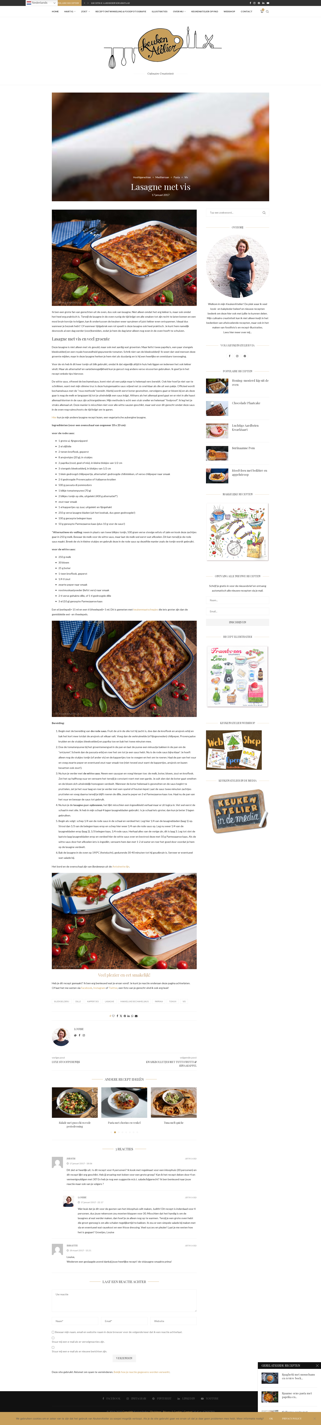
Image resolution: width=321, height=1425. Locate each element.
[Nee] (314, 1419)
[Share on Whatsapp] (132, 1015)
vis (184, 1001)
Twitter (113, 987)
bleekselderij (61, 1001)
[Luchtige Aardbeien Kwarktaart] (217, 431)
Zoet (84, 11)
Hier (54, 417)
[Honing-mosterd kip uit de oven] (217, 386)
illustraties (159, 11)
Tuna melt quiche (124, 1123)
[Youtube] (268, 3)
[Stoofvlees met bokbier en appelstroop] (217, 475)
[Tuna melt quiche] (124, 1102)
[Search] (267, 11)
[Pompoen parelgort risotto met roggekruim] (174, 1102)
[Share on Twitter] (121, 1015)
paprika (159, 1001)
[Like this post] (113, 1015)
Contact (246, 11)
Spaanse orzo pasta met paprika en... (297, 1395)
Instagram (99, 987)
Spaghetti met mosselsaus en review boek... (298, 1376)
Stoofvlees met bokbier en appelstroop (249, 472)
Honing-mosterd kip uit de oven (250, 383)
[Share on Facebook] (117, 1015)
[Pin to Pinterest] (125, 1015)
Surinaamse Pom (101, 2)
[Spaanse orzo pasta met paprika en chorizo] (270, 1397)
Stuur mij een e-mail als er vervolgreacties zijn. (78, 1341)
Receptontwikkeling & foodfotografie (120, 11)
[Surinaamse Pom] (217, 453)
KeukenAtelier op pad (204, 11)
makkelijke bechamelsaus (134, 1001)
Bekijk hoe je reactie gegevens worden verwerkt (142, 1372)
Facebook (86, 987)
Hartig (68, 11)
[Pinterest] (259, 3)
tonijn (172, 1001)
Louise (79, 1029)
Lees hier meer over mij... (237, 332)
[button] (84, 3)
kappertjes (93, 1001)
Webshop (229, 11)
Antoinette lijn (120, 866)
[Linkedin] (263, 3)
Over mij (178, 11)
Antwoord (191, 1159)
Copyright (127, 1411)
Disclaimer (155, 1411)
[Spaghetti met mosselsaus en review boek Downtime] (270, 1378)
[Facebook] (250, 3)
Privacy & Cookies (172, 1411)
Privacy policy (291, 1418)
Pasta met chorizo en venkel (75, 1123)
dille (78, 1001)
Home (55, 11)
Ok (271, 1418)
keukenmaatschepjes (146, 609)
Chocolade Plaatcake (246, 403)
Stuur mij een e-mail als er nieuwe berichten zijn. (79, 1351)
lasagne (109, 1001)
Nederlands (39, 2)
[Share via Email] (136, 1015)
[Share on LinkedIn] (128, 1015)
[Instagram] (254, 3)
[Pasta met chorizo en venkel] (75, 1102)
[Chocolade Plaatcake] (217, 408)
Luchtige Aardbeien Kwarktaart (245, 428)
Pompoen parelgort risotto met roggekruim (173, 1124)
